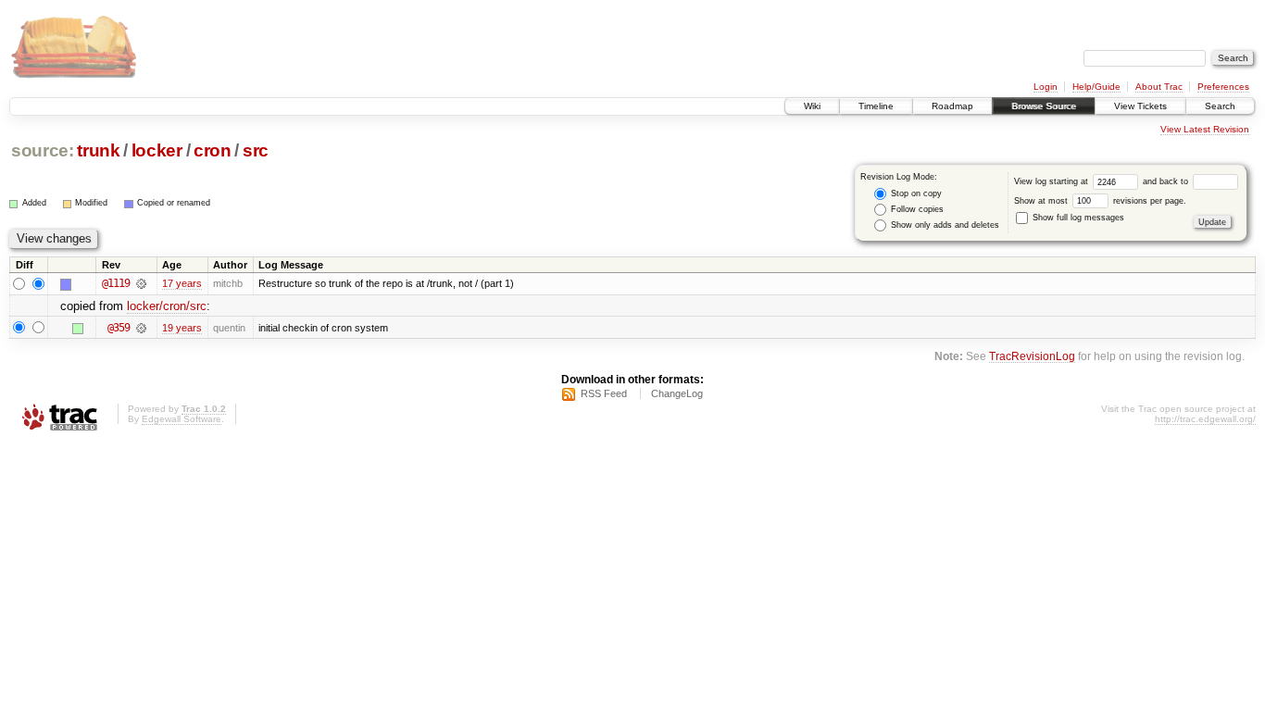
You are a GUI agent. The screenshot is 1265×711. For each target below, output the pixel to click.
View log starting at (1052, 181)
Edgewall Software (181, 419)
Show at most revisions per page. (1100, 201)
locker (157, 150)
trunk (98, 150)
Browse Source (1043, 106)
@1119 (116, 283)
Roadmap (952, 106)
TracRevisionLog (1032, 356)
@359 (118, 327)
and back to (1167, 181)
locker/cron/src (167, 306)
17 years (182, 283)
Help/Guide (1096, 86)
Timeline (876, 106)
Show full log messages (1077, 217)
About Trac (1159, 86)
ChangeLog (677, 393)
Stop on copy (915, 193)
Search (1220, 106)
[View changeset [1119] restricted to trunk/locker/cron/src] (141, 283)
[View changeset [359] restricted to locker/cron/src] (141, 327)
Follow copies (916, 209)
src (256, 150)
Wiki (812, 106)
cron (213, 150)
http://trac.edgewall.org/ (1205, 419)
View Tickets (1140, 106)
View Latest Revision (1204, 129)
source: (42, 150)
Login (1045, 86)
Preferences (1223, 86)
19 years (182, 327)
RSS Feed (604, 393)
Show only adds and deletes (943, 225)
